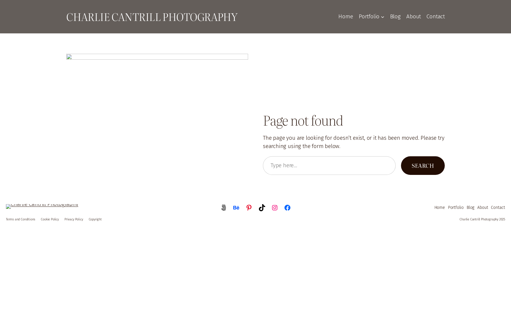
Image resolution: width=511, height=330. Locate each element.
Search (423, 165)
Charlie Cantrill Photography (151, 16)
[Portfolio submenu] (382, 17)
